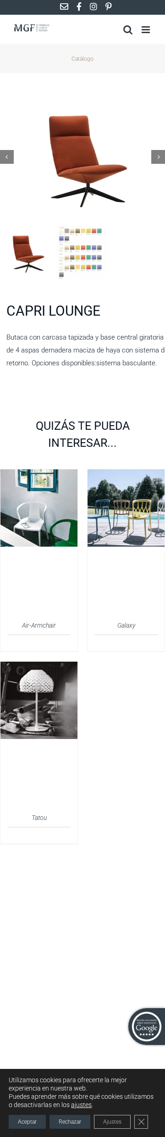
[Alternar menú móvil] (146, 30)
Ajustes (112, 1122)
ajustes (81, 1104)
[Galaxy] (126, 475)
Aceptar (27, 1122)
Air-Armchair (39, 625)
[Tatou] (38, 667)
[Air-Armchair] (38, 475)
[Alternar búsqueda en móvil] (127, 30)
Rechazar (70, 1122)
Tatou (39, 817)
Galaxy (126, 625)
